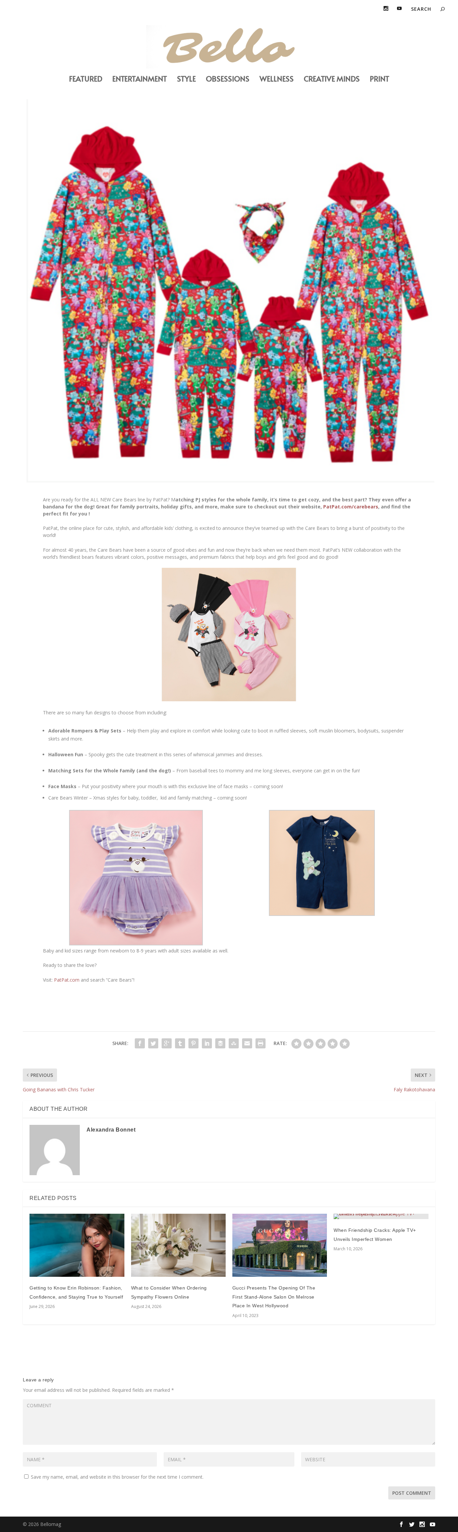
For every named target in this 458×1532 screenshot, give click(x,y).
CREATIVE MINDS (332, 80)
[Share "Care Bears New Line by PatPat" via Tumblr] (180, 1043)
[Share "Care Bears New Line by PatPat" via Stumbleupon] (233, 1043)
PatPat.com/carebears (350, 506)
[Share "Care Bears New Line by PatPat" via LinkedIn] (207, 1043)
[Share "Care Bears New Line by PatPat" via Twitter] (153, 1043)
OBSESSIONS (227, 80)
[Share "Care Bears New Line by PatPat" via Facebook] (140, 1043)
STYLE (186, 80)
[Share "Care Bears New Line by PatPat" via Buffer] (220, 1043)
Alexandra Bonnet (111, 1130)
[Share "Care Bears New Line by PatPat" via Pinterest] (193, 1043)
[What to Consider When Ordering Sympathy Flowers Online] (178, 1245)
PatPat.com (66, 980)
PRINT (379, 80)
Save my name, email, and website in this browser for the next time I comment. (117, 1477)
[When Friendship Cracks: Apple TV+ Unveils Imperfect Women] (381, 1216)
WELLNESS (277, 80)
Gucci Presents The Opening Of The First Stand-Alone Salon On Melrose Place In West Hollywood (274, 1296)
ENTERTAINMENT (139, 80)
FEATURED (85, 80)
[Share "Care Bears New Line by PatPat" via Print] (260, 1043)
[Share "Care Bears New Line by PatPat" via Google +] (166, 1043)
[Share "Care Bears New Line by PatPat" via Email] (247, 1043)
